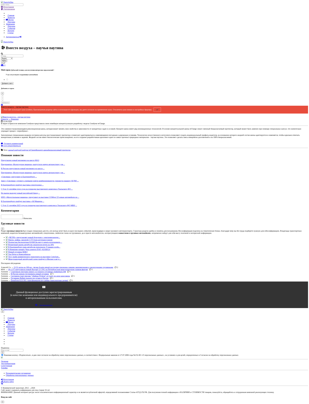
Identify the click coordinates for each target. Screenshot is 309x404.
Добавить (5, 103)
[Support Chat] (6, 342)
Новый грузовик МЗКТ (18, 252)
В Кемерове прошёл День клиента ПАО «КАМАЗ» (29, 249)
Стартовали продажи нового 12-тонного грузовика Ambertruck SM (38, 272)
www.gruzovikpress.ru (12, 146)
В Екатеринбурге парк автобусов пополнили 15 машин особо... (34, 247)
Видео (11, 20)
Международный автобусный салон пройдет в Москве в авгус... (34, 259)
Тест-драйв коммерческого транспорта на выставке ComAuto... (34, 257)
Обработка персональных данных (20, 375)
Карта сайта (8, 382)
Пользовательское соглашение (18, 373)
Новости (11, 18)
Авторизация (9, 9)
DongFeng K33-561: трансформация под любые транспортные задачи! (39, 280)
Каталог (10, 31)
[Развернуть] (2, 229)
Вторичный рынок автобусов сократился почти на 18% (31, 245)
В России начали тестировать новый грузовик (30, 274)
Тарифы (4, 368)
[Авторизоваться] (2, 105)
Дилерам (4, 361)
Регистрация (8, 7)
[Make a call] (6, 344)
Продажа (11, 22)
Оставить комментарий (13, 144)
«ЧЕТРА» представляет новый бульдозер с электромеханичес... (34, 237)
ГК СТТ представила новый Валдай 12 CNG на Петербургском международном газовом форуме (48, 269)
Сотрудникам (6, 366)
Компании (10, 24)
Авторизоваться (12, 37)
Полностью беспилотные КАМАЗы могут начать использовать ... (35, 242)
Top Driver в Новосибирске (19, 254)
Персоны (11, 26)
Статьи (10, 33)
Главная (10, 15)
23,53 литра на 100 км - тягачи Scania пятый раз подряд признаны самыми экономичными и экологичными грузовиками (63, 267)
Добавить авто (7, 83)
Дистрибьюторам (8, 363)
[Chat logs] (6, 339)
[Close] (43, 287)
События (11, 28)
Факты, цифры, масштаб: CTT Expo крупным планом (30, 240)
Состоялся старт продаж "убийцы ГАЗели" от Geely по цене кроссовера (40, 276)
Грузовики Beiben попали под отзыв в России (30, 278)
